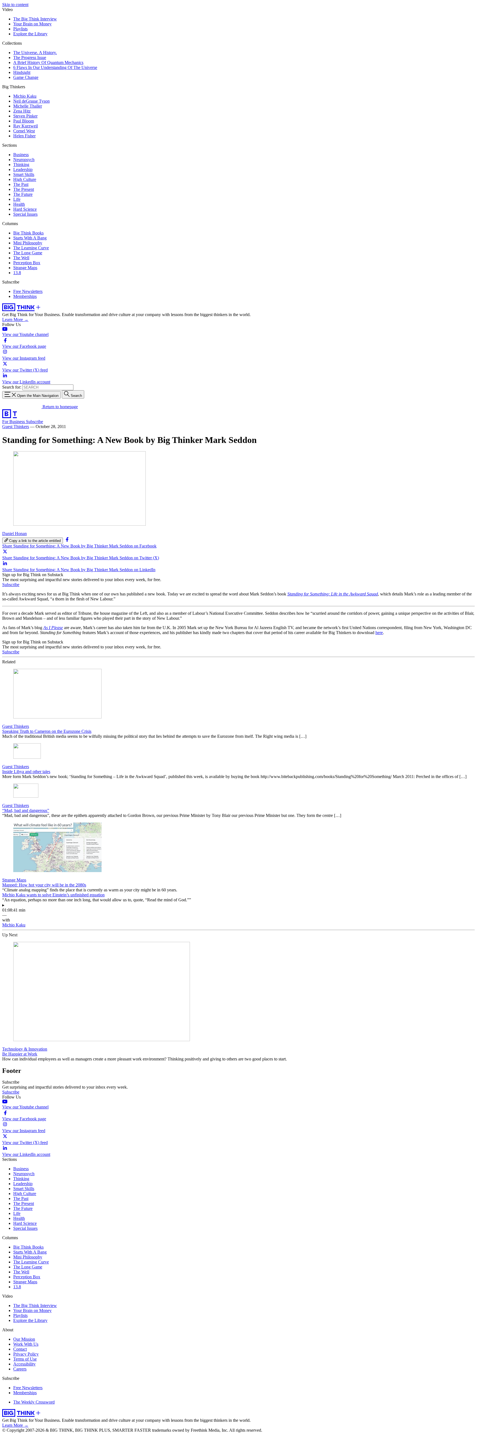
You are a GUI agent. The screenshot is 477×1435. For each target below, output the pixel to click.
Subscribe (34, 421)
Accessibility (24, 1364)
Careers (19, 1369)
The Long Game (27, 252)
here (379, 632)
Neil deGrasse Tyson (31, 101)
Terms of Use (25, 1359)
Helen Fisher (24, 135)
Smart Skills (23, 174)
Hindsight (21, 72)
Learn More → (15, 319)
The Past (20, 184)
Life (16, 199)
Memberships (25, 296)
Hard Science (25, 209)
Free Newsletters (28, 291)
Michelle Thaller (27, 106)
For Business (14, 421)
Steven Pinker (25, 116)
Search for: (11, 387)
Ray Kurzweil (25, 126)
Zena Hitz (22, 111)
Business (21, 154)
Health (19, 204)
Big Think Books (28, 233)
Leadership (23, 169)
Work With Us (25, 1344)
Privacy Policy (26, 1354)
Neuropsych (24, 159)
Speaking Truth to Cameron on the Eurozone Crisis (46, 731)
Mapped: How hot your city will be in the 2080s (44, 885)
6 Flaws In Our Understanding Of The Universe (55, 67)
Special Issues (25, 214)
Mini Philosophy (27, 242)
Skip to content (15, 4)
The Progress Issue (29, 57)
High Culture (24, 179)
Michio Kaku (24, 96)
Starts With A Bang (30, 238)
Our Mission (24, 1339)
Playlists (20, 28)
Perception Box (26, 262)
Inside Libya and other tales (26, 771)
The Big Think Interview (35, 19)
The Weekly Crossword (34, 1402)
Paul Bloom (23, 121)
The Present (23, 189)
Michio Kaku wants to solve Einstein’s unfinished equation (53, 894)
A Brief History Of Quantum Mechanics (48, 62)
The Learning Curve (31, 247)
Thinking (21, 164)
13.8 (17, 272)
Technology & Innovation (24, 1049)
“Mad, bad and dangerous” (25, 810)
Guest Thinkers (15, 426)
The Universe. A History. (35, 52)
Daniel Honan (14, 533)
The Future (23, 194)
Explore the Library (30, 33)
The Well (21, 257)
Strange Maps (25, 267)
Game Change (25, 77)
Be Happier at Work (19, 1054)
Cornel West (24, 131)
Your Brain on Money (32, 24)
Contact (20, 1349)
